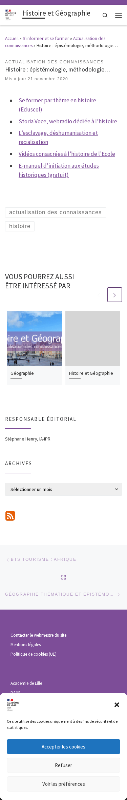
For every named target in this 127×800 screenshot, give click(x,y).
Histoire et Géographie (91, 373)
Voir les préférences (63, 784)
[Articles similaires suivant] (114, 294)
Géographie (22, 373)
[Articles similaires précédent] (98, 294)
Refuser (63, 765)
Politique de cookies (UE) (33, 654)
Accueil (12, 38)
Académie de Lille (26, 683)
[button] (116, 704)
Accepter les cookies (63, 746)
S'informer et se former (46, 38)
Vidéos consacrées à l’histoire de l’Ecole (67, 154)
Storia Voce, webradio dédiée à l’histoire (68, 121)
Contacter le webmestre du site (38, 635)
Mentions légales (25, 645)
